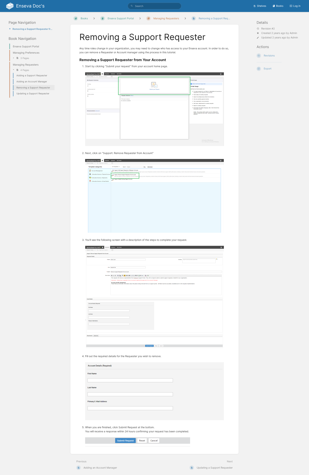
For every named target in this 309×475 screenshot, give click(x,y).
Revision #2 (268, 28)
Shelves (261, 5)
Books (279, 5)
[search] (154, 6)
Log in (296, 5)
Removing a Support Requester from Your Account (32, 29)
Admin (293, 32)
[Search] (132, 6)
